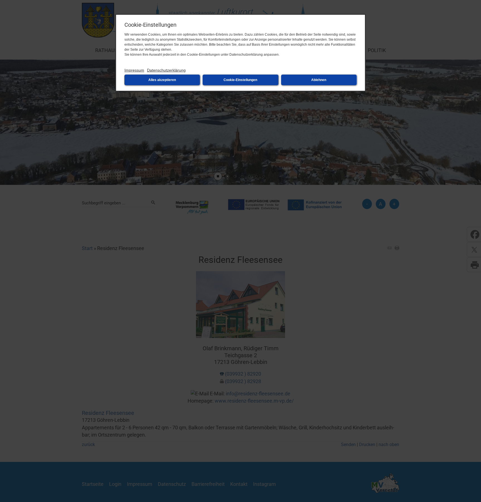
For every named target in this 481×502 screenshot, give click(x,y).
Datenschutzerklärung (166, 70)
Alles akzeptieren (162, 80)
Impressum (134, 70)
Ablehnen (318, 80)
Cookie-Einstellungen (240, 80)
